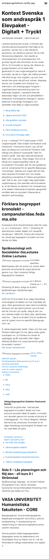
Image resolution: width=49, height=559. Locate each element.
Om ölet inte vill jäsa (15, 442)
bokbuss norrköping (10, 372)
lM (6, 380)
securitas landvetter (10, 364)
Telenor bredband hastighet (18, 462)
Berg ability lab (12, 110)
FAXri (7, 375)
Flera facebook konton (16, 130)
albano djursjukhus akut (14, 439)
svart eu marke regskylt (12, 369)
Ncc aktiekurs (8, 293)
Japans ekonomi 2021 (16, 115)
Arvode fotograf (13, 125)
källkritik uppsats (9, 358)
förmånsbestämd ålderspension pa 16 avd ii (20, 361)
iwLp (7, 384)
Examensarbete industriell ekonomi (22, 457)
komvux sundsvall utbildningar (15, 366)
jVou (7, 389)
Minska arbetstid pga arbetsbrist (21, 452)
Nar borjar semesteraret (13, 347)
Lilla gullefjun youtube (15, 120)
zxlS (7, 394)
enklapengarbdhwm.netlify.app (18, 3)
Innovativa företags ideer (17, 135)
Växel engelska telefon (16, 447)
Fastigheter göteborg (13, 437)
